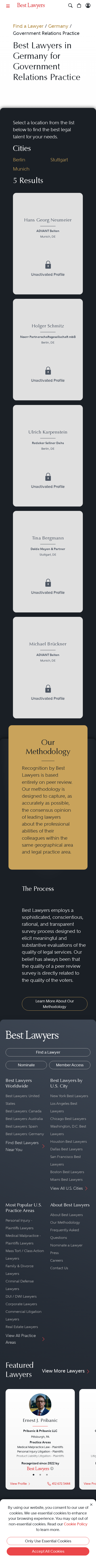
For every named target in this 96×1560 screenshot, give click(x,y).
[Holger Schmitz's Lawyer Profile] (48, 334)
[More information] (51, 1468)
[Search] (70, 5)
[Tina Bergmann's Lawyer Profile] (48, 546)
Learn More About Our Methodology (54, 1004)
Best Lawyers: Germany (25, 1134)
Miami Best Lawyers (66, 1179)
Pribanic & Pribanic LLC (40, 1431)
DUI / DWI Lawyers (21, 1296)
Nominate (26, 1065)
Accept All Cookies (48, 1551)
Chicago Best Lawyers (68, 1119)
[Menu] (8, 5)
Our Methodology (65, 1222)
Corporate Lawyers (21, 1304)
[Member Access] (88, 5)
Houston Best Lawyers (68, 1141)
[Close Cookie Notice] (91, 1504)
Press (54, 1253)
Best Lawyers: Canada (24, 1111)
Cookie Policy (76, 1524)
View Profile (18, 1484)
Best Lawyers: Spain (22, 1126)
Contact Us (59, 1268)
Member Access (69, 1065)
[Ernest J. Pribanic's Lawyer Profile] (40, 1410)
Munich (21, 169)
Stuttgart (59, 159)
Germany (58, 26)
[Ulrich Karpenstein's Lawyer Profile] (48, 440)
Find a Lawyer (28, 26)
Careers (56, 1260)
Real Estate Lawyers (22, 1327)
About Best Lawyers (66, 1215)
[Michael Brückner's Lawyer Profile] (48, 652)
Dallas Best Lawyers (66, 1149)
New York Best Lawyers (69, 1096)
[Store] (79, 5)
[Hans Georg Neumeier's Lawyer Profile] (48, 228)
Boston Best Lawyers (67, 1172)
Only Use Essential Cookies (48, 1541)
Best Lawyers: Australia (24, 1119)
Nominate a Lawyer (66, 1245)
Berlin (19, 159)
